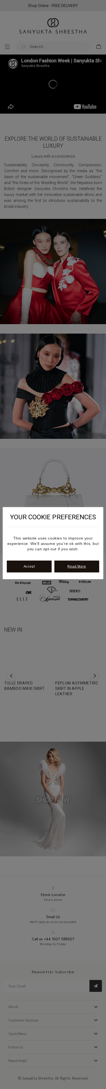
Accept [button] (29, 566)
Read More (76, 566)
